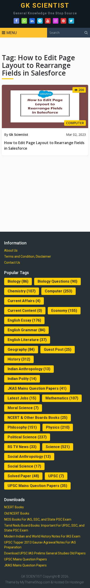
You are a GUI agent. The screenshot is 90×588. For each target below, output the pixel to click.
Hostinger (77, 582)
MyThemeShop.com (35, 582)
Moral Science (23, 408)
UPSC (56, 476)
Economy (64, 310)
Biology (18, 281)
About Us (11, 250)
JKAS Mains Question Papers (37, 388)
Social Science (24, 466)
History (19, 359)
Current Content (25, 310)
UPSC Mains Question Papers (37, 486)
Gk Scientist (18, 134)
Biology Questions (57, 281)
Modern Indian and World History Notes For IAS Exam (42, 536)
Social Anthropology (29, 456)
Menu (11, 32)
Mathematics (61, 398)
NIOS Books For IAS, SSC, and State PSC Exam (37, 519)
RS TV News (22, 447)
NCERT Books (14, 507)
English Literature (27, 340)
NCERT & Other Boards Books (37, 417)
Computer (58, 291)
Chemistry (22, 291)
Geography (21, 349)
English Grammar (26, 330)
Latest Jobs (22, 398)
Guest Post (57, 349)
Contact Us (12, 262)
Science (58, 447)
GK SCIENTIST (45, 5)
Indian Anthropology (29, 369)
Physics (57, 427)
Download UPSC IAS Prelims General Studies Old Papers (45, 553)
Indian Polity (22, 378)
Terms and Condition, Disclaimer (27, 256)
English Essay (24, 320)
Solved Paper (23, 476)
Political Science (27, 437)
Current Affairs (24, 301)
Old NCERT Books (16, 513)
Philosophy (22, 427)
